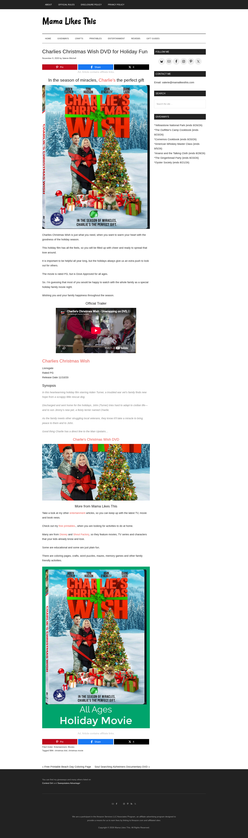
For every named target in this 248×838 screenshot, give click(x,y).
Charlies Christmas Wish (66, 361)
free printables (67, 526)
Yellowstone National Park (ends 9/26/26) (178, 125)
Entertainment (60, 747)
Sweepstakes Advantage (69, 783)
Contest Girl (47, 783)
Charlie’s (107, 80)
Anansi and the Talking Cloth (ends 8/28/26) (180, 153)
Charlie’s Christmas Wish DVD (96, 439)
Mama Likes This (69, 21)
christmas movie (75, 750)
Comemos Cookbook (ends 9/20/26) (176, 139)
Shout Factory (81, 534)
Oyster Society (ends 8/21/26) (172, 162)
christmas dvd (61, 750)
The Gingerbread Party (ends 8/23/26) (177, 157)
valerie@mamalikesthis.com (178, 82)
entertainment (77, 513)
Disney (63, 534)
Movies (71, 747)
